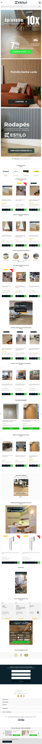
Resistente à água (33, 183)
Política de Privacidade (14, 739)
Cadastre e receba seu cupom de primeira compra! (21, 667)
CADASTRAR (21, 681)
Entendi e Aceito (7, 741)
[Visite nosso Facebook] (21, 655)
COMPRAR (16, 735)
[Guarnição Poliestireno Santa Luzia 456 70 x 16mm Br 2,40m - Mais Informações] (11, 543)
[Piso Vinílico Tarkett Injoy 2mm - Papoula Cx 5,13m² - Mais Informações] (20, 191)
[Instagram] (21, 696)
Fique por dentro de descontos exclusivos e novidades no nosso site (21, 667)
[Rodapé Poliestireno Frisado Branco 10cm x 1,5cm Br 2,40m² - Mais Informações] (7, 191)
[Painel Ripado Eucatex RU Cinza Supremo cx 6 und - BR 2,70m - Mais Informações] (20, 446)
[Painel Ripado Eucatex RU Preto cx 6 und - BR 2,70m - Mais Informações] (7, 446)
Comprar (11, 210)
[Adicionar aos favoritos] (2, 183)
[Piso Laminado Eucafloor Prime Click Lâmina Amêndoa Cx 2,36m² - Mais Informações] (34, 375)
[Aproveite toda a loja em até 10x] (21, 34)
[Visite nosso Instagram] (16, 655)
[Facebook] (18, 696)
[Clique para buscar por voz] (2, 7)
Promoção (19, 183)
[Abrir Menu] (1, 2)
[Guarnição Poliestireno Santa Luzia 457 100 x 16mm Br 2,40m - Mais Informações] (31, 543)
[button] (40, 171)
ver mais (20, 166)
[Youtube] (24, 696)
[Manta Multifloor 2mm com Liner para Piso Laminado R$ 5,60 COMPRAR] (8, 735)
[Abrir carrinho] (39, 2)
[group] (21, 159)
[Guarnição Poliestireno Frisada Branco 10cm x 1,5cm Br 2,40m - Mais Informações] (7, 226)
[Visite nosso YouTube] (26, 655)
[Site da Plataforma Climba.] (21, 719)
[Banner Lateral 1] (21, 83)
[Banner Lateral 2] (21, 132)
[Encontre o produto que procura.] (39, 6)
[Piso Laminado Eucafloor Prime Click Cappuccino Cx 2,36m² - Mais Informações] (20, 375)
